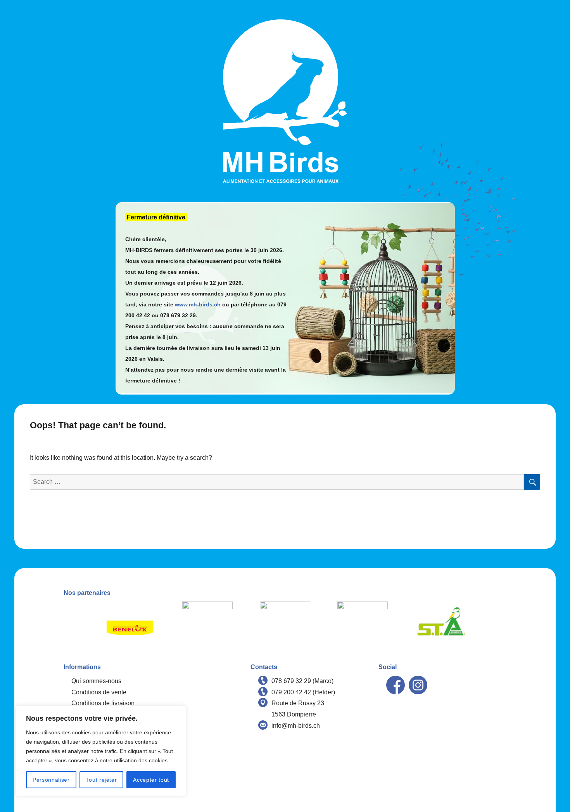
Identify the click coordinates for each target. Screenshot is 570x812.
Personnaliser (51, 780)
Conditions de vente (98, 692)
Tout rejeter (101, 780)
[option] (130, 627)
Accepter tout (151, 780)
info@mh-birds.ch (295, 725)
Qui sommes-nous (96, 681)
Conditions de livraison (103, 703)
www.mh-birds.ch (198, 304)
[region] (101, 751)
